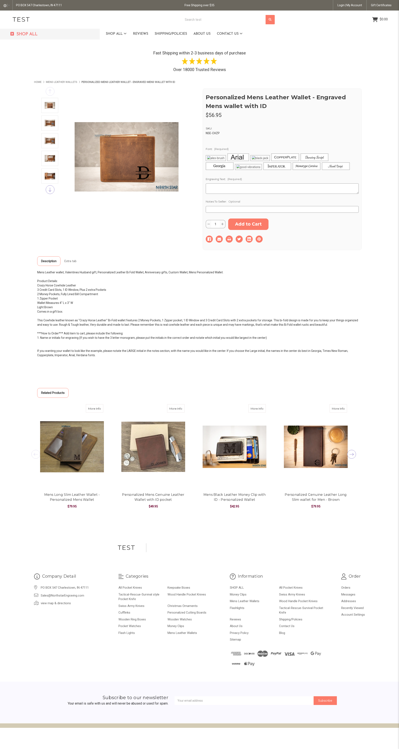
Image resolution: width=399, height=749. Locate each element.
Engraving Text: (224, 179)
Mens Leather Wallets (182, 633)
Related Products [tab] (53, 393)
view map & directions (56, 603)
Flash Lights (126, 633)
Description (49, 261)
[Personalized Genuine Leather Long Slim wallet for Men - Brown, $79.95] (316, 447)
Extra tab (70, 261)
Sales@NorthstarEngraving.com (62, 595)
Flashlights (237, 608)
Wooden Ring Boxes (132, 619)
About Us (202, 34)
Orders (345, 587)
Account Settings (353, 614)
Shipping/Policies (171, 34)
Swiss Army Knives (131, 606)
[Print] (229, 239)
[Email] (219, 239)
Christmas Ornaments (182, 606)
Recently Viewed (352, 608)
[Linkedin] (249, 239)
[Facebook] (209, 239)
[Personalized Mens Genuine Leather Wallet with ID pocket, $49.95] (153, 447)
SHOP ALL (115, 34)
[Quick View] (99, 408)
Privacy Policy (239, 633)
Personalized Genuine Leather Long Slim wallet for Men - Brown (316, 497)
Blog (282, 633)
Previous (50, 91)
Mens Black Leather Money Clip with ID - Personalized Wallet (234, 497)
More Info (95, 408)
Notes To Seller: (223, 201)
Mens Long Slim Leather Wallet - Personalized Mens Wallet (72, 497)
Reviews (140, 34)
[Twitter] (239, 239)
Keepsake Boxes (178, 587)
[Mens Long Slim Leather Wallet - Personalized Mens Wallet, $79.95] (72, 447)
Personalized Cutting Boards (186, 612)
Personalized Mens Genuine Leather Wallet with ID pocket (153, 497)
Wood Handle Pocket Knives (186, 594)
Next (50, 189)
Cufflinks (124, 612)
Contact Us (228, 34)
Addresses (348, 601)
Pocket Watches (129, 626)
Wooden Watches (179, 619)
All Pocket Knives (130, 587)
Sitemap (235, 639)
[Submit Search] (270, 19)
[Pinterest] (259, 239)
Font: (217, 149)
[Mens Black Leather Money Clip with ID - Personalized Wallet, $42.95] (234, 447)
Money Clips (175, 626)
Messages (348, 594)
